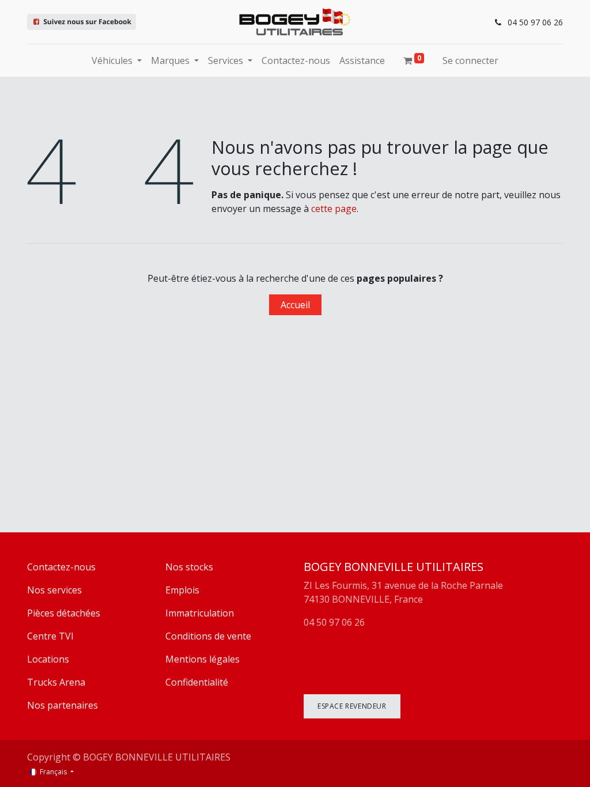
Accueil (295, 304)
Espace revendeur (352, 706)
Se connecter (470, 60)
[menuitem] (296, 60)
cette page (334, 208)
